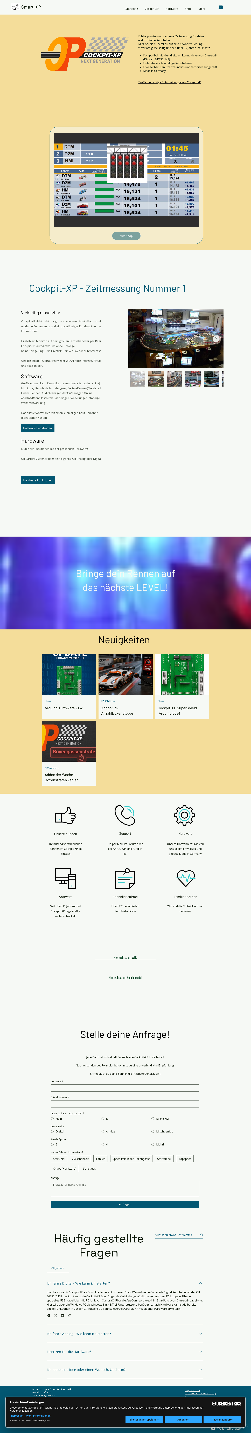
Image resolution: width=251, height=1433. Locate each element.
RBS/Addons (108, 701)
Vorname (57, 1081)
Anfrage (55, 1178)
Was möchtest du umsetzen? (67, 1152)
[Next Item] (216, 338)
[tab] (58, 1267)
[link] (220, 6)
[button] (151, 7)
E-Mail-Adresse (60, 1097)
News (48, 701)
